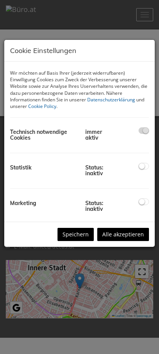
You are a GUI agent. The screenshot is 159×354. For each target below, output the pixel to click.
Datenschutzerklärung (111, 99)
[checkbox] (144, 130)
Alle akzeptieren (123, 234)
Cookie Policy (42, 106)
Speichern (76, 234)
